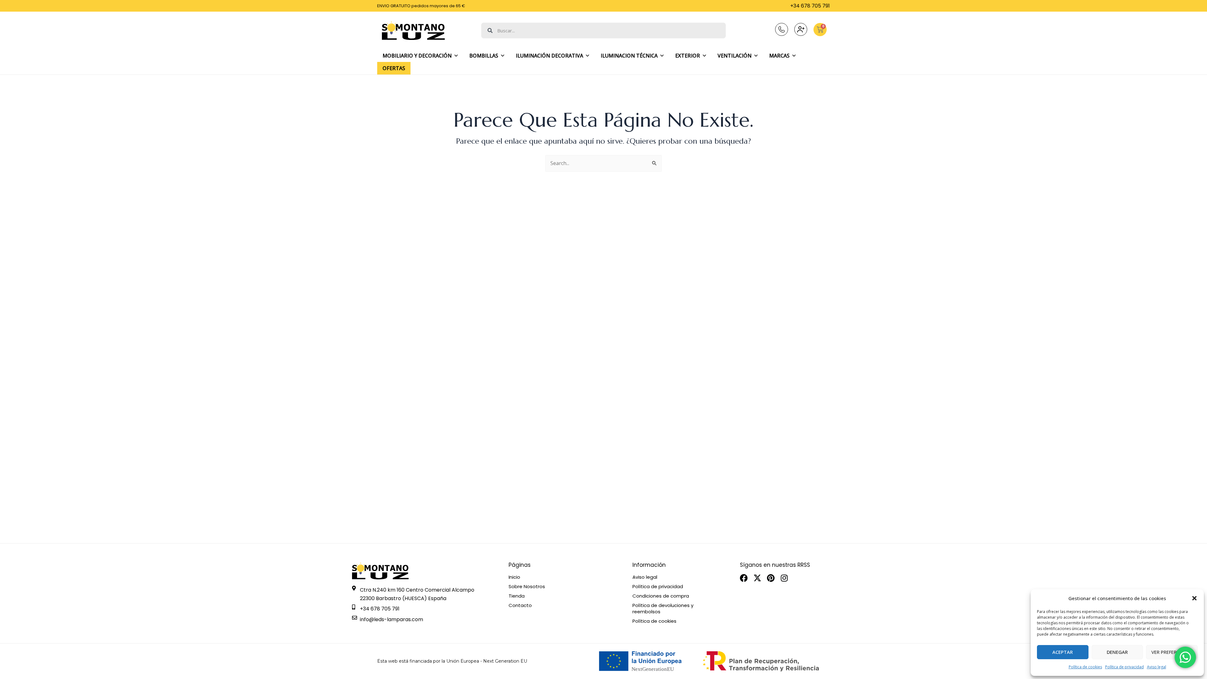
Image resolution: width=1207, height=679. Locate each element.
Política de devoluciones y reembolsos (662, 608)
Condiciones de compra (660, 596)
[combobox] (603, 30)
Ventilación (735, 55)
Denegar (1117, 652)
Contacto (520, 605)
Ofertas (394, 68)
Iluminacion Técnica (629, 55)
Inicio (514, 577)
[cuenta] (800, 29)
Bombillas (483, 55)
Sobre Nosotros (527, 586)
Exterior (687, 55)
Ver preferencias (1172, 652)
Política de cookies (1085, 667)
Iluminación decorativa (549, 55)
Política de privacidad (1124, 667)
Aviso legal (1156, 667)
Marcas (779, 55)
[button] (1194, 598)
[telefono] (781, 29)
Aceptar (1062, 652)
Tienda (517, 596)
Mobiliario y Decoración (417, 55)
